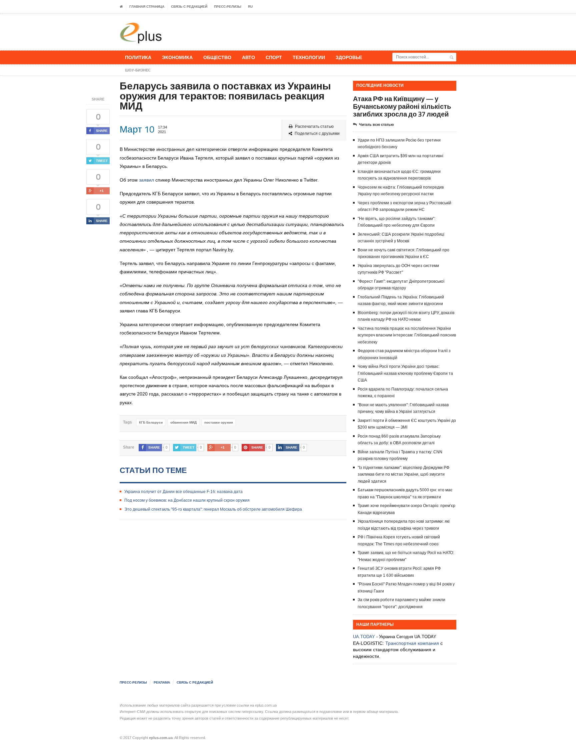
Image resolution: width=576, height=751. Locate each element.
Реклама (162, 682)
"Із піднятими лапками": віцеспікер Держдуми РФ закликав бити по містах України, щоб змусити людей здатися (403, 474)
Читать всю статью (376, 124)
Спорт (274, 57)
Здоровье (349, 57)
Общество (217, 57)
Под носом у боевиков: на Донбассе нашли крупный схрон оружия (187, 500)
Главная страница (146, 6)
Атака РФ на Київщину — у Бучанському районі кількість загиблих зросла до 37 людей (402, 106)
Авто (248, 57)
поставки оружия (218, 422)
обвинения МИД (183, 422)
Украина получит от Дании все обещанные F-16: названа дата (183, 491)
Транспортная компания (412, 643)
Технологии (309, 57)
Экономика (177, 57)
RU (250, 6)
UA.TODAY (364, 636)
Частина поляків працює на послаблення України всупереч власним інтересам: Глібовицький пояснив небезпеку (407, 335)
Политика (138, 57)
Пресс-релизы (227, 6)
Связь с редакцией (189, 6)
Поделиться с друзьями (317, 133)
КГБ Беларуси (151, 422)
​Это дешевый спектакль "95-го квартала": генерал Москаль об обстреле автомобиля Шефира (213, 509)
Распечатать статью (314, 126)
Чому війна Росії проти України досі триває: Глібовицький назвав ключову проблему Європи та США (405, 373)
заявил (146, 180)
